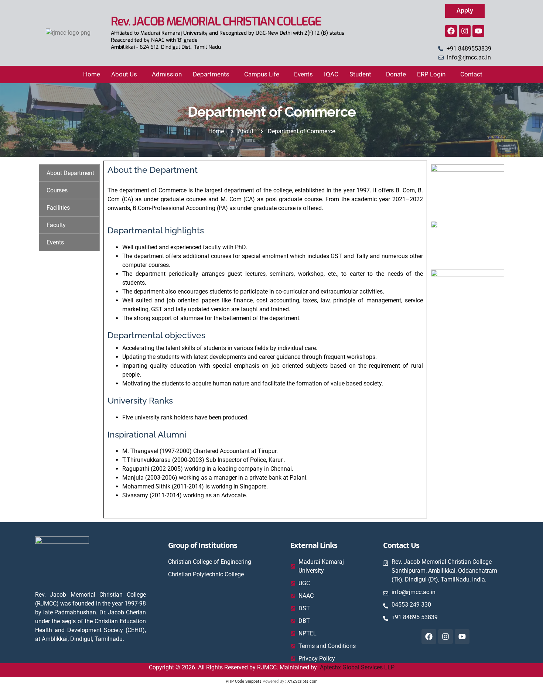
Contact (471, 74)
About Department (70, 172)
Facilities (58, 207)
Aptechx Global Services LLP (357, 667)
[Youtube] (478, 31)
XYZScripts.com (302, 681)
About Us (124, 74)
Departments (211, 74)
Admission (167, 74)
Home (91, 74)
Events (303, 74)
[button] (126, 74)
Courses (57, 190)
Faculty (56, 225)
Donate (396, 74)
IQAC (331, 74)
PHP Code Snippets (244, 681)
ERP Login (431, 74)
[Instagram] (465, 31)
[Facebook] (451, 31)
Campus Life (261, 74)
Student (360, 74)
